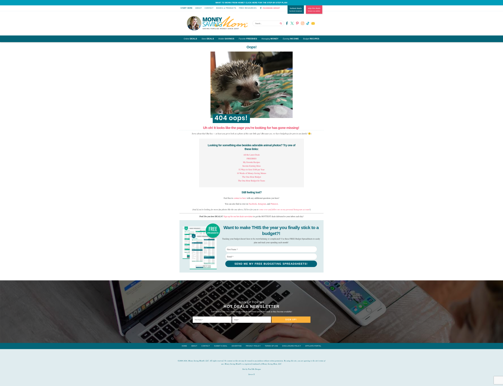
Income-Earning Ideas (251, 165)
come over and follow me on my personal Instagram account (284, 209)
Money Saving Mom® (225, 22)
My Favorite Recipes (251, 162)
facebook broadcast (295, 9)
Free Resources (248, 8)
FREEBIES (251, 158)
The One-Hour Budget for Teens (251, 180)
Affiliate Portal (313, 346)
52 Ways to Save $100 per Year (251, 169)
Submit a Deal (220, 346)
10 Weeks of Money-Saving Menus (251, 173)
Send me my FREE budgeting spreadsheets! (271, 263)
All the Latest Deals (251, 154)
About (198, 8)
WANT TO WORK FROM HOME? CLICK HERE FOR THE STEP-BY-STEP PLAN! (251, 3)
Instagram (262, 203)
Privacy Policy (253, 346)
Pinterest (274, 203)
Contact (209, 8)
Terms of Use (271, 346)
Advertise (237, 346)
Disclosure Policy (291, 346)
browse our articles (314, 9)
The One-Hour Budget (251, 176)
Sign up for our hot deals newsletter (238, 216)
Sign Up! (291, 319)
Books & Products (226, 8)
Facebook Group (271, 8)
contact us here (240, 198)
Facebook (253, 203)
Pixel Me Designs (254, 369)
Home (184, 346)
